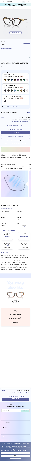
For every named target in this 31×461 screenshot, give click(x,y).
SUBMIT (25, 410)
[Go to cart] (26, 1)
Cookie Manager (23, 450)
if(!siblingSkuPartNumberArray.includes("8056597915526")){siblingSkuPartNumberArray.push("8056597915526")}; (8, 62)
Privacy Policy (13, 449)
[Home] (6, 1)
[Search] (23, 1)
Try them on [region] (16, 32)
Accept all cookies (15, 452)
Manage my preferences (15, 458)
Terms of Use (22, 449)
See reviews (27, 43)
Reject (15, 455)
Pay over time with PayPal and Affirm (20, 121)
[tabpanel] (15, 24)
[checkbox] (28, 112)
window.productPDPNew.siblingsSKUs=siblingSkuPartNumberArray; (21, 63)
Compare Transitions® (13, 106)
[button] (23, 226)
